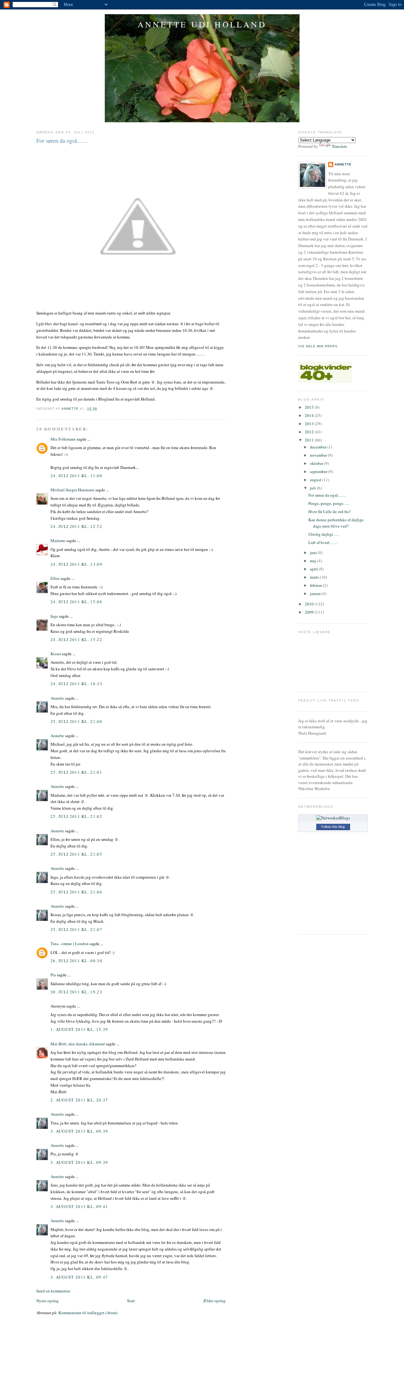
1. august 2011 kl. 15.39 (79, 1029)
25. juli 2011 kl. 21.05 (76, 854)
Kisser (55, 653)
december (318, 447)
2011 (310, 440)
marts (315, 577)
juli (313, 488)
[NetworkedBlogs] (333, 818)
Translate (339, 146)
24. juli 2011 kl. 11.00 (76, 475)
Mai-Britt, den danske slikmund (77, 1044)
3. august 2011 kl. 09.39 (79, 1131)
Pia (53, 975)
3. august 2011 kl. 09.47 (79, 1277)
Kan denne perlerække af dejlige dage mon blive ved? (336, 523)
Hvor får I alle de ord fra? (329, 511)
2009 (310, 612)
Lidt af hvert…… (323, 542)
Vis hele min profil (318, 346)
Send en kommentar (53, 1291)
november (319, 455)
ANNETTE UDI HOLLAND (202, 24)
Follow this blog (333, 827)
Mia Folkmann (63, 439)
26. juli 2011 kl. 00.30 (76, 960)
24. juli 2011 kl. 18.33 (76, 683)
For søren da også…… (327, 495)
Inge (54, 616)
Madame (57, 540)
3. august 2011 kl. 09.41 (79, 1206)
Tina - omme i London (69, 943)
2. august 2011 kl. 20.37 (79, 1100)
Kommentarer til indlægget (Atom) (87, 1312)
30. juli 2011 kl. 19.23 (76, 992)
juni (314, 552)
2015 (310, 407)
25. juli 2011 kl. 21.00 (76, 721)
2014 (310, 415)
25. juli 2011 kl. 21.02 (76, 816)
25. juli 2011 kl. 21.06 (76, 892)
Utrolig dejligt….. (323, 534)
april (314, 569)
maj (313, 560)
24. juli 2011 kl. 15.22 (76, 639)
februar (316, 585)
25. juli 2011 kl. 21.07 (76, 929)
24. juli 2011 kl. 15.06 (76, 601)
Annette (57, 698)
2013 (310, 423)
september (319, 471)
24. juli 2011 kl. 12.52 (76, 526)
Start (131, 1300)
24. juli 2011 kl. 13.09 (76, 564)
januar (316, 593)
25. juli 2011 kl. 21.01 (76, 772)
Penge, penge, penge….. (328, 503)
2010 (310, 604)
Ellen (55, 578)
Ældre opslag (214, 1300)
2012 (310, 432)
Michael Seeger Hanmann (72, 490)
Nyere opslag (47, 1300)
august (316, 479)
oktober (317, 463)
